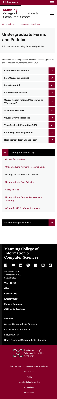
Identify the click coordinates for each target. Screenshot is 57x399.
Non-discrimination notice (29, 382)
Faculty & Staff (11, 335)
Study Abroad (12, 189)
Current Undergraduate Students (20, 324)
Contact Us (10, 293)
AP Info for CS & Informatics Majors (22, 208)
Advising (12, 24)
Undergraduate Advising (30, 24)
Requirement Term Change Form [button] (20, 140)
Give (6, 288)
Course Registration (15, 159)
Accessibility (28, 387)
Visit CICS (10, 283)
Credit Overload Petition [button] (16, 70)
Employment (11, 298)
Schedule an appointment (17, 222)
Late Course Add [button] (12, 85)
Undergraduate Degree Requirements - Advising (24, 199)
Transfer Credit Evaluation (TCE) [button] (20, 125)
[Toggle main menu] (53, 13)
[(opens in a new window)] (5, 265)
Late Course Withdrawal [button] (16, 78)
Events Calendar (13, 304)
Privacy (29, 377)
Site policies (29, 372)
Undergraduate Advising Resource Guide (25, 167)
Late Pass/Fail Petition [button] (15, 92)
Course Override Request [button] (17, 118)
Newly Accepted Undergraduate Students (25, 340)
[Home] (3, 24)
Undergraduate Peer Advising (19, 182)
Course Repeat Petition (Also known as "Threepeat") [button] (23, 101)
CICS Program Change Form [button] (18, 132)
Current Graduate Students (17, 329)
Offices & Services (14, 309)
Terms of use (28, 393)
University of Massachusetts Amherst (32, 366)
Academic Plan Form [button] (14, 110)
